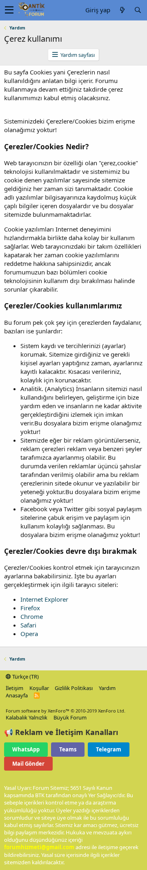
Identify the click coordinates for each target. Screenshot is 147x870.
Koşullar (39, 688)
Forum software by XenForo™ (65, 711)
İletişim (14, 688)
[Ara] (137, 10)
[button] (9, 10)
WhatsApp (26, 749)
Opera (29, 633)
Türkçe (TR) (25, 676)
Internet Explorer (44, 599)
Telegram (108, 749)
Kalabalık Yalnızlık (26, 717)
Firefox (30, 608)
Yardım (107, 688)
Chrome (31, 616)
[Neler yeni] (122, 10)
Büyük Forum (70, 717)
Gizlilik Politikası (74, 688)
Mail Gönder (28, 763)
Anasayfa (17, 695)
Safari (28, 625)
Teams (67, 749)
